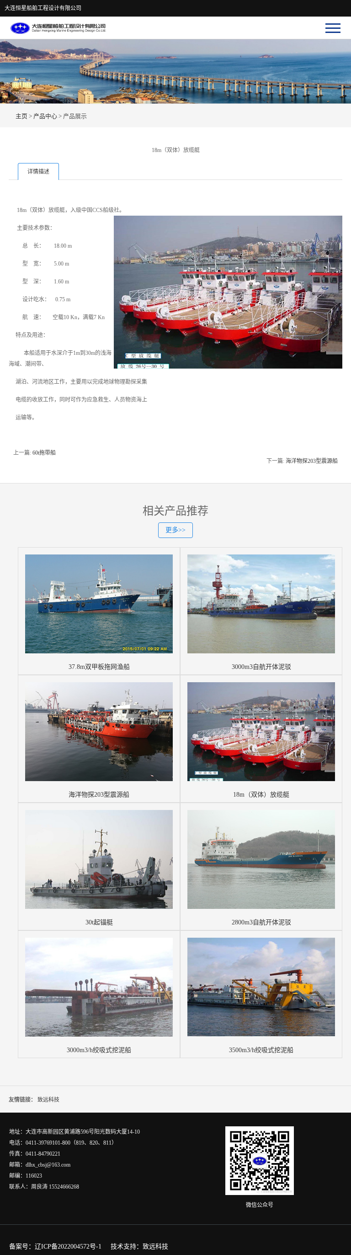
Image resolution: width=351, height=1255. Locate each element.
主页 (21, 116)
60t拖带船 (44, 453)
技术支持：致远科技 (139, 1246)
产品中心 (45, 116)
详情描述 (38, 171)
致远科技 (48, 1100)
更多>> (175, 530)
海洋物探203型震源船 (312, 461)
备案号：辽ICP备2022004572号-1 (55, 1246)
